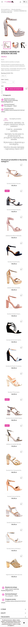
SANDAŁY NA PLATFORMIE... (14, 288)
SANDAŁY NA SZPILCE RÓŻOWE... (14, 235)
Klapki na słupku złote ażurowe (14, 574)
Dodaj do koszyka (14, 89)
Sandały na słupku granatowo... (14, 366)
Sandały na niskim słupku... (14, 314)
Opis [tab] (5, 119)
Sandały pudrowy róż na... (14, 496)
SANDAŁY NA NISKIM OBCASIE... (14, 444)
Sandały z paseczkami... (14, 392)
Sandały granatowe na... (14, 261)
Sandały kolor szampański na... (14, 470)
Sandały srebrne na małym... (14, 548)
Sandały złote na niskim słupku (14, 418)
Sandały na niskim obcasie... (14, 183)
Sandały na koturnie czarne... (14, 340)
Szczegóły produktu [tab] (15, 119)
